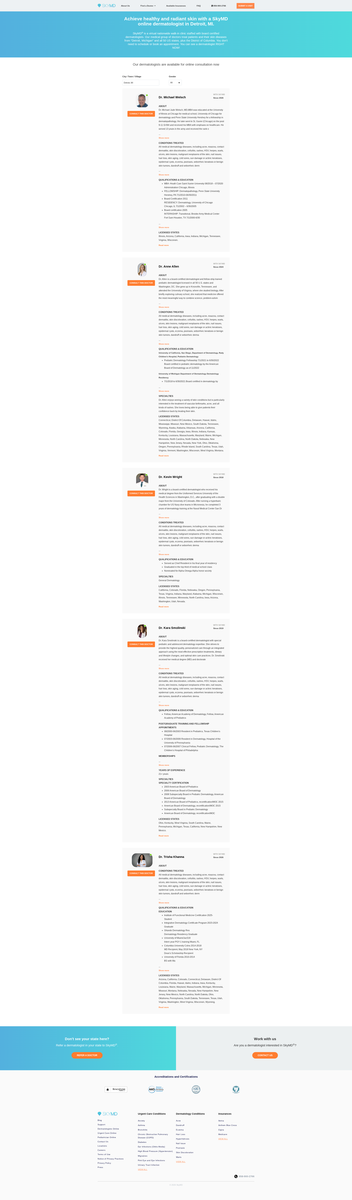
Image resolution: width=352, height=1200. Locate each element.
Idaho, (214, 420)
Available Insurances (176, 6)
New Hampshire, (209, 826)
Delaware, (197, 420)
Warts (179, 1157)
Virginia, (163, 240)
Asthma (141, 1125)
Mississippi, (165, 424)
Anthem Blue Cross (227, 1125)
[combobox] (175, 82)
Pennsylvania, (174, 446)
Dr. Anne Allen (169, 266)
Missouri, (175, 424)
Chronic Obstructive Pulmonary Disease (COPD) (153, 1136)
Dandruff (180, 1125)
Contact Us (103, 1141)
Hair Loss (180, 1134)
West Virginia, (207, 450)
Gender (172, 76)
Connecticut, (165, 420)
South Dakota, (200, 424)
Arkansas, (191, 428)
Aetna (221, 1121)
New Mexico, (186, 424)
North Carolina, (177, 439)
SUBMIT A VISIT (245, 6)
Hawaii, (207, 420)
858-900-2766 (219, 6)
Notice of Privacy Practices (111, 1159)
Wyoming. (210, 1002)
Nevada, (187, 443)
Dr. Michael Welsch (172, 97)
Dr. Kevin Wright (170, 477)
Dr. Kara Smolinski (172, 628)
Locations (102, 1146)
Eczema (180, 1130)
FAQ (199, 6)
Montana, (173, 991)
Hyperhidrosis (182, 1139)
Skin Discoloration (184, 1152)
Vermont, (172, 450)
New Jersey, (176, 443)
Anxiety (141, 1121)
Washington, (183, 450)
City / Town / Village (131, 76)
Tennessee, (215, 236)
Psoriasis (180, 1148)
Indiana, (195, 236)
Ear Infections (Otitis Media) (151, 1147)
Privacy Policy (104, 1163)
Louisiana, (174, 435)
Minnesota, (164, 439)
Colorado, (164, 431)
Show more (164, 138)
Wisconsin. (172, 240)
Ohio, (205, 443)
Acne (178, 1121)
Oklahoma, (213, 443)
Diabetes (142, 1142)
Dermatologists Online (108, 1129)
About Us (125, 6)
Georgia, (181, 431)
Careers (101, 1150)
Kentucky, (164, 435)
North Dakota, (192, 439)
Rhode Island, (189, 446)
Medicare (222, 1134)
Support (101, 1124)
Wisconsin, (194, 450)
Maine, (208, 435)
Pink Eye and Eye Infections (151, 1160)
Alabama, (181, 428)
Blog (100, 1120)
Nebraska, (204, 439)
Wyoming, (164, 428)
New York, (197, 443)
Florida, (173, 431)
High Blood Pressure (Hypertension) (155, 1151)
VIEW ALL (142, 1169)
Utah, (221, 446)
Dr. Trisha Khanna (171, 857)
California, (180, 236)
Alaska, (173, 428)
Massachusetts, (187, 435)
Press (100, 1167)
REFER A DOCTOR (87, 1055)
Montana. (219, 450)
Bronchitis (143, 1130)
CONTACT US (265, 1055)
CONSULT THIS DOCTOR (141, 114)
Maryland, (200, 435)
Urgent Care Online (107, 1133)
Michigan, (204, 236)
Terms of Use (104, 1154)
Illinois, (162, 236)
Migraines (142, 1156)
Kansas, (211, 431)
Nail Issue (181, 1143)
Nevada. (181, 601)
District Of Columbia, (181, 420)
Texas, (214, 446)
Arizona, (170, 236)
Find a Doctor (147, 6)
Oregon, (163, 446)
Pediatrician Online (107, 1137)
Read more (164, 245)
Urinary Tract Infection (149, 1165)
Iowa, (188, 236)
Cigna (221, 1130)
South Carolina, (203, 446)
